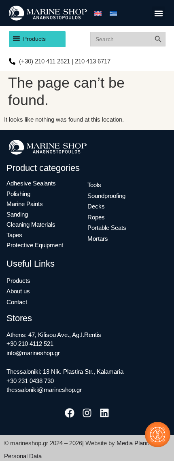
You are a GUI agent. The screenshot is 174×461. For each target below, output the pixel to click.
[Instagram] (86, 413)
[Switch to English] (98, 13)
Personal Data (23, 456)
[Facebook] (69, 413)
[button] (158, 13)
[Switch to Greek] (113, 13)
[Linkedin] (104, 413)
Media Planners (137, 443)
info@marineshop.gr (33, 352)
